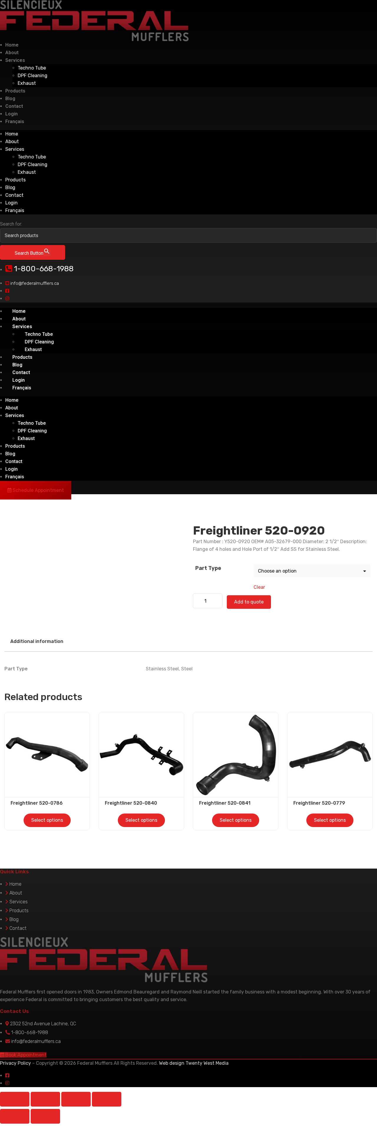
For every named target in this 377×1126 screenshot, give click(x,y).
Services (15, 60)
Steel (187, 669)
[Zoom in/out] (14, 1099)
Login (11, 114)
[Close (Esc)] (106, 1099)
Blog (10, 98)
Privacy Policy (15, 1063)
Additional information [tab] (36, 641)
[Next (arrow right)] (45, 1116)
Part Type (208, 568)
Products (15, 91)
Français (14, 121)
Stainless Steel (162, 669)
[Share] (76, 1099)
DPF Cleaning (32, 75)
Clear (259, 587)
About (12, 52)
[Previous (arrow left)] (14, 1116)
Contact (14, 106)
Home (12, 45)
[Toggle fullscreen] (45, 1099)
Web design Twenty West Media (194, 1063)
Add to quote (249, 602)
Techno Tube (32, 68)
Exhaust (27, 83)
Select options (47, 820)
